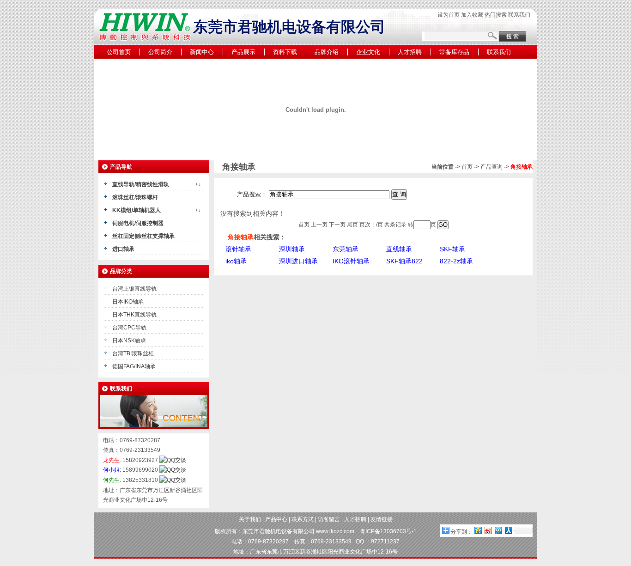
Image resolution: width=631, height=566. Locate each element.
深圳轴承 (292, 249)
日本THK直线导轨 (134, 314)
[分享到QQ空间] (478, 530)
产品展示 (243, 52)
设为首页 (448, 15)
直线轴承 (399, 249)
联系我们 (519, 15)
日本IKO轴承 (128, 301)
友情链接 (381, 519)
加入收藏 (472, 15)
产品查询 (491, 167)
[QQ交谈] (172, 460)
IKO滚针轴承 (351, 261)
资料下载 (285, 52)
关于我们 (250, 519)
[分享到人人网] (508, 530)
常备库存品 (454, 52)
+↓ (198, 184)
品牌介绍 (327, 52)
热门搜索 (496, 15)
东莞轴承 (345, 249)
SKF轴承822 (404, 261)
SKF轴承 (452, 249)
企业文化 (368, 52)
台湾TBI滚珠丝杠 (133, 353)
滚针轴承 (238, 249)
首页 (467, 167)
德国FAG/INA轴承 (134, 366)
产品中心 (276, 519)
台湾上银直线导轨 (134, 289)
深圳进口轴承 (298, 261)
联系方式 (302, 519)
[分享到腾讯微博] (498, 530)
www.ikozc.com (335, 531)
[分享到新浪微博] (488, 530)
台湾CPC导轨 (129, 327)
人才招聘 (410, 52)
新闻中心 (202, 52)
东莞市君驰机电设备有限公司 (279, 531)
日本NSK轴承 (129, 340)
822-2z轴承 (456, 261)
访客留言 (329, 519)
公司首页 (119, 52)
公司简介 (160, 52)
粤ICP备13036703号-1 (388, 531)
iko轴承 (236, 261)
